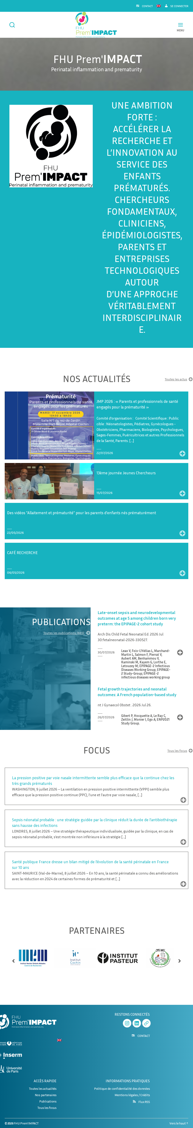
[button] (13, 958)
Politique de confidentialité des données (122, 1088)
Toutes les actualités (42, 1088)
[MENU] (180, 24)
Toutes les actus (176, 379)
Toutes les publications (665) (64, 633)
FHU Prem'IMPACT (26, 1123)
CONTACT (147, 6)
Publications (47, 1101)
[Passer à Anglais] (159, 5)
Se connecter (179, 6)
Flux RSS (144, 1102)
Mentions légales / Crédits (132, 1095)
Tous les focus (177, 751)
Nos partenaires (45, 1095)
